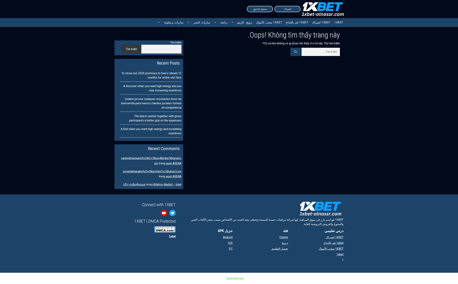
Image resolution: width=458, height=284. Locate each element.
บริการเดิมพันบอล (134, 184)
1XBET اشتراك (321, 22)
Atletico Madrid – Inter (167, 184)
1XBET (339, 22)
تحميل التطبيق (279, 248)
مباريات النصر (201, 22)
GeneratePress (235, 278)
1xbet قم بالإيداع (297, 22)
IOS (230, 243)
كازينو (240, 22)
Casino (283, 237)
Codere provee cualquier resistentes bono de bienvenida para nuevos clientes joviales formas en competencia (151, 103)
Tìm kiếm (175, 42)
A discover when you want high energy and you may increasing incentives (152, 88)
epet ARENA (173, 163)
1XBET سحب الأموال (269, 22)
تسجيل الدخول (260, 9)
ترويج (249, 22)
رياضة (223, 22)
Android (228, 237)
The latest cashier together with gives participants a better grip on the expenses (155, 118)
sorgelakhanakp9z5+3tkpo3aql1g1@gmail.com (152, 171)
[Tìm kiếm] (295, 52)
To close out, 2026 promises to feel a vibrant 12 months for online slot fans (151, 75)
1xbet (340, 254)
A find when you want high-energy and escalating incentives (151, 131)
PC (231, 248)
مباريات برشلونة (174, 22)
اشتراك (287, 9)
